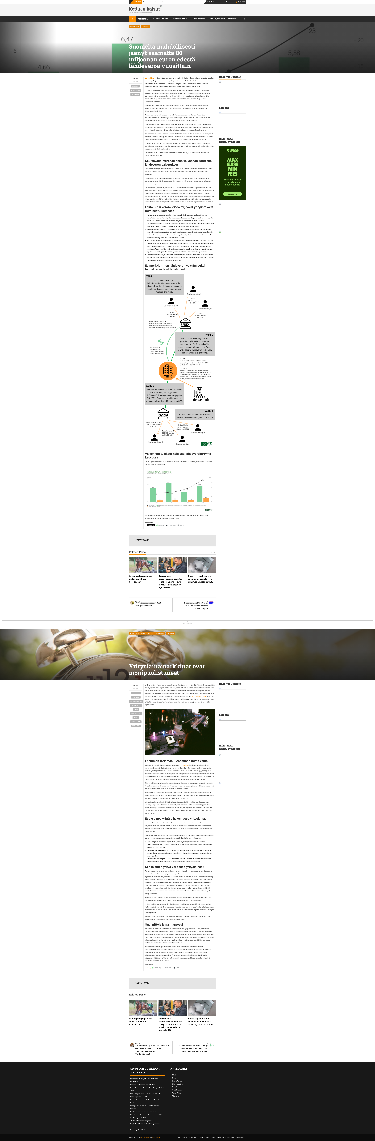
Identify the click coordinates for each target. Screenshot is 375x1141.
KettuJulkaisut (144, 9)
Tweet (149, 967)
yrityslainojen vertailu (199, 696)
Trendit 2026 (199, 19)
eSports (174, 1078)
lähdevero (135, 86)
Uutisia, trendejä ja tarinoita (223, 19)
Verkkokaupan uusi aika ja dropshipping (143, 1112)
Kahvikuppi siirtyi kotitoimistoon (141, 1130)
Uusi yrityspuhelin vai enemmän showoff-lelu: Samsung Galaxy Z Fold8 (163, 2)
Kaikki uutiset (240, 1137)
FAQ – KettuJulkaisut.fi (215, 2)
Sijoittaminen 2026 (180, 19)
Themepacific (156, 1137)
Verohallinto (149, 78)
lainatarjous (136, 693)
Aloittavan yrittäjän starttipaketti (141, 1121)
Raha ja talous (134, 26)
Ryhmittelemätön (177, 1084)
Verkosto (229, 2)
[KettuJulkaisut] (132, 19)
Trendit (150, 633)
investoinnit (184, 765)
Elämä (132, 633)
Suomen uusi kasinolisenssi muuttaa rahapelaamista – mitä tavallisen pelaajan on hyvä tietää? (170, 582)
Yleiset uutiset (176, 1093)
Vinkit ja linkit (159, 633)
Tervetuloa (143, 19)
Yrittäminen (145, 26)
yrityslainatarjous (136, 701)
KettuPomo (135, 78)
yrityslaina (136, 697)
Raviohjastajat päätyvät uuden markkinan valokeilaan (141, 579)
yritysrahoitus (136, 705)
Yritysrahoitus (160, 19)
